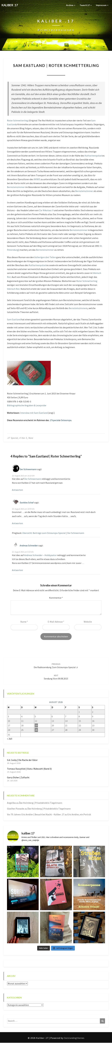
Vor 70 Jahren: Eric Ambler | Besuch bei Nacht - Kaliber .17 (35, 814)
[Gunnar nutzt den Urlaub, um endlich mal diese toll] (56, 894)
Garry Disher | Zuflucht (18, 777)
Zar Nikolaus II (46, 210)
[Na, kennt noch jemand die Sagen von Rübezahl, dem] (56, 861)
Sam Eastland (14, 319)
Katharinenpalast (93, 155)
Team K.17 (85, 5)
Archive (70, 5)
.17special (54, 420)
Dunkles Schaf (27, 502)
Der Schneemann (28, 469)
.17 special (12, 437)
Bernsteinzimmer (16, 187)
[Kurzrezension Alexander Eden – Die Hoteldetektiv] (23, 927)
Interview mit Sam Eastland (34, 412)
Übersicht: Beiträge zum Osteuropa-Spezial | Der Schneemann (53, 533)
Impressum (101, 5)
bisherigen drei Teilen (45, 257)
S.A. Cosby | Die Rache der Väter (22, 760)
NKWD (37, 179)
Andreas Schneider (29, 545)
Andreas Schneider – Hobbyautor (40, 555)
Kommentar (56, 597)
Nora (38, 71)
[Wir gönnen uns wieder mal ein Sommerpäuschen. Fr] (89, 894)
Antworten (17, 489)
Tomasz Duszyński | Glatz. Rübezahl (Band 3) (29, 768)
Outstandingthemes (74, 1037)
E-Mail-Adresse (56, 621)
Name (24, 621)
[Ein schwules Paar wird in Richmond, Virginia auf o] (23, 861)
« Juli (9, 738)
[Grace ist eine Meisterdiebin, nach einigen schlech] (56, 927)
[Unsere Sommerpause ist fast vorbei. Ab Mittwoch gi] (89, 861)
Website (88, 621)
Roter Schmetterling (17, 120)
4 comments (74, 71)
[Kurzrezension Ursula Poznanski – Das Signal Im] (89, 927)
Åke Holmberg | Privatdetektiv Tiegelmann (40, 802)
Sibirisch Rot (13, 288)
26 (36, 729)
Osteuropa (66, 420)
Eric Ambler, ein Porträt (79, 814)
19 (36, 725)
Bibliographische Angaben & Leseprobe (26, 405)
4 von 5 (23, 437)
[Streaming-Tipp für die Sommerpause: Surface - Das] (23, 894)
